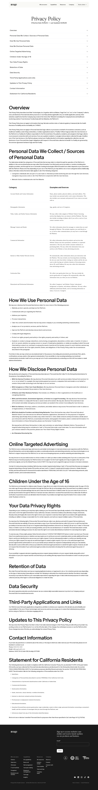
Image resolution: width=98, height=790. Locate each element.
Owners (13, 759)
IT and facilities (15, 767)
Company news (39, 772)
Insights (25, 777)
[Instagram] (85, 777)
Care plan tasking (28, 767)
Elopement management (26, 771)
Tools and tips (40, 769)
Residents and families (14, 773)
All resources (40, 759)
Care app (25, 774)
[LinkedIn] (81, 777)
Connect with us (49, 765)
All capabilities (27, 759)
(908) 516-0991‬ (17, 647)
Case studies (40, 766)
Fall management (28, 765)
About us (48, 759)
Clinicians (13, 765)
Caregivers (14, 770)
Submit (60, 750)
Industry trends (39, 763)
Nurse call (26, 762)
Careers (48, 762)
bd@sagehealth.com (18, 649)
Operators (13, 762)
